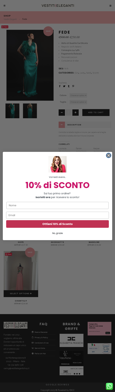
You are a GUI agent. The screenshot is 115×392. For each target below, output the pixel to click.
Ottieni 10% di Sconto (57, 224)
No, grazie (57, 233)
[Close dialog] (108, 155)
